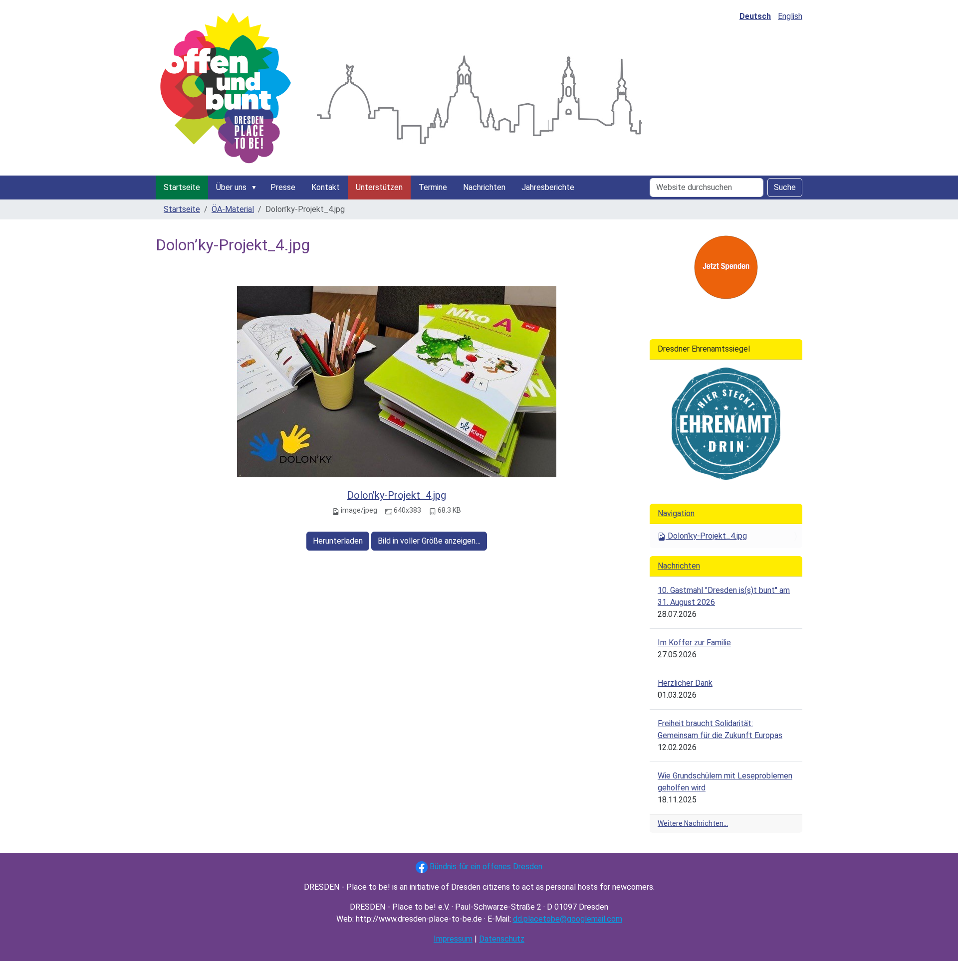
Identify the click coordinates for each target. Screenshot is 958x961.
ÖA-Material (233, 209)
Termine (433, 187)
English (790, 16)
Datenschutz (501, 939)
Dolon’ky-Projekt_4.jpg (396, 495)
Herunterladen (338, 541)
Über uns (231, 187)
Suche (785, 187)
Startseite (182, 187)
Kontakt (325, 187)
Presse (282, 187)
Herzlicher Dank (685, 683)
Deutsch (755, 16)
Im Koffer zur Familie (694, 642)
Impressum (453, 939)
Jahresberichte (547, 187)
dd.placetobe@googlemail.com (567, 919)
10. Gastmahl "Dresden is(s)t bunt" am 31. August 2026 (724, 596)
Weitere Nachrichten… (693, 823)
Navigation (676, 513)
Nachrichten (484, 187)
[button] (255, 187)
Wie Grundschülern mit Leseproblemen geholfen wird (725, 781)
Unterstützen (379, 187)
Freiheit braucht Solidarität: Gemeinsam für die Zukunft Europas (720, 729)
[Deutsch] (225, 88)
